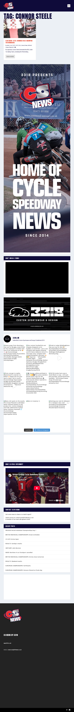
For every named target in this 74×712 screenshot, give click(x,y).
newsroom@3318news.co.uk (24, 517)
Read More (10, 56)
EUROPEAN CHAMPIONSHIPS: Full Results (18, 566)
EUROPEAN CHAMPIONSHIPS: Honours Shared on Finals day (24, 570)
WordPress (24, 709)
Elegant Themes (13, 709)
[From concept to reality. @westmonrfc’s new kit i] (14, 385)
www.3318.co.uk (7, 643)
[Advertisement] (37, 447)
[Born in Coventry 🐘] (37, 413)
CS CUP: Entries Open (12, 539)
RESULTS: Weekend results (14, 561)
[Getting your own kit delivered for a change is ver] (59, 413)
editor (8, 45)
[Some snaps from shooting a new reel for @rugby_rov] (14, 358)
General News (24, 45)
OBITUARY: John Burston (13, 548)
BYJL (20, 45)
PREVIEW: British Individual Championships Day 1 (21, 530)
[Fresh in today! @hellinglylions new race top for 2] (59, 358)
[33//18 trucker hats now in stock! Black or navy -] (59, 385)
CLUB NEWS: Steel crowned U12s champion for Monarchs (19, 42)
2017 (17, 45)
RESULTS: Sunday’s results (14, 543)
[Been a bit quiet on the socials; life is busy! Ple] (14, 413)
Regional (11, 47)
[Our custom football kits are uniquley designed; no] (37, 358)
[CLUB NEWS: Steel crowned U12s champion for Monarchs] (20, 28)
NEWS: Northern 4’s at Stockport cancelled (19, 552)
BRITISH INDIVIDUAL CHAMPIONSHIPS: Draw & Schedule (23, 535)
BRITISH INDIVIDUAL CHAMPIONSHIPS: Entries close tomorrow (25, 557)
